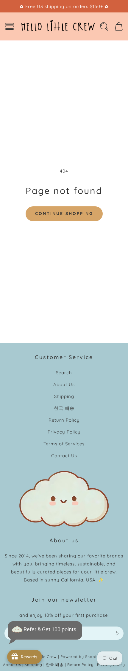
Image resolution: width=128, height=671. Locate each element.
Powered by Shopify (80, 656)
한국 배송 (64, 408)
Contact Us (64, 455)
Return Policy (64, 420)
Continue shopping (64, 213)
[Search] (104, 26)
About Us (64, 384)
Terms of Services (64, 444)
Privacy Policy (64, 432)
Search (64, 372)
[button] (9, 26)
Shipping (64, 396)
